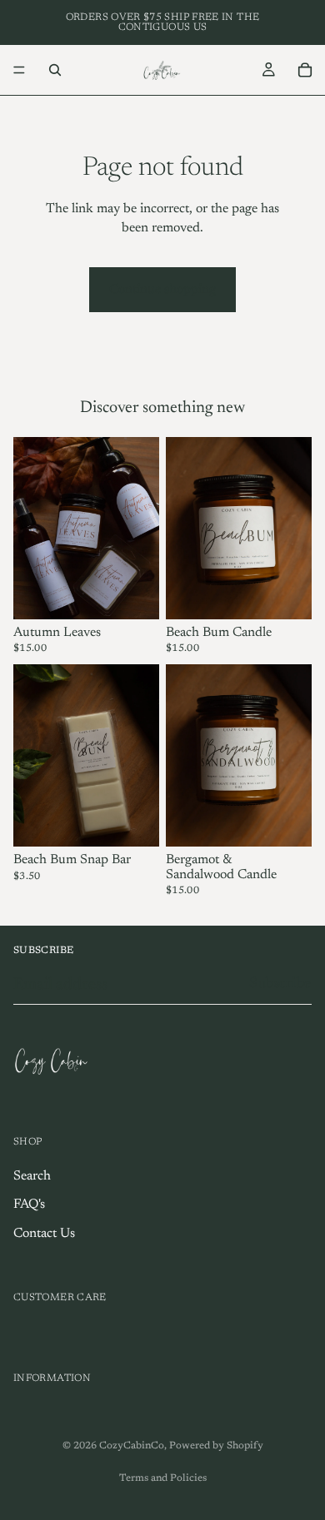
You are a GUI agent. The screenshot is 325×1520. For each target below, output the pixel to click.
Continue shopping (162, 289)
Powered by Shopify (216, 1446)
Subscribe (280, 983)
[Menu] (19, 70)
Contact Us (44, 1233)
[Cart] (305, 70)
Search (32, 1176)
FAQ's (29, 1204)
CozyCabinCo (131, 1446)
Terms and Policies (163, 1478)
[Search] (55, 70)
